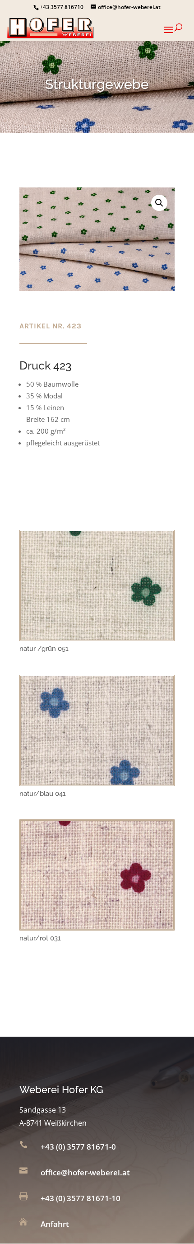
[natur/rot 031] (97, 926)
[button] (159, 203)
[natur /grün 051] (97, 637)
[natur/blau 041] (97, 782)
